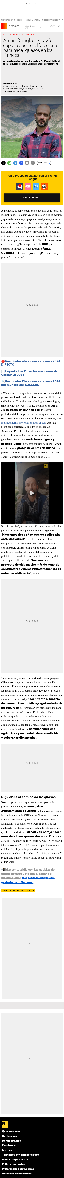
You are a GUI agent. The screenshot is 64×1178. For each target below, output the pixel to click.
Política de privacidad (15, 1160)
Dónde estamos (11, 1141)
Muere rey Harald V (51, 20)
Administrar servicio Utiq (17, 1174)
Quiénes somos (11, 1131)
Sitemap (7, 1150)
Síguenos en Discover (11, 20)
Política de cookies (13, 1164)
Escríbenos (9, 1145)
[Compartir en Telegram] (15, 163)
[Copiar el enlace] (33, 163)
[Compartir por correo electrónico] (27, 163)
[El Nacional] (32, 1124)
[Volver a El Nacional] (29, 26)
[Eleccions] (4, 26)
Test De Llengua (32, 20)
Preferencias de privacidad (18, 1169)
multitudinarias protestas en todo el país (23, 422)
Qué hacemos (10, 1136)
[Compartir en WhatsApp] (9, 163)
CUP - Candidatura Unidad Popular (18, 890)
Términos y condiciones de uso (20, 1155)
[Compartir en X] (3, 163)
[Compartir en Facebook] (21, 163)
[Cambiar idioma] (52, 26)
